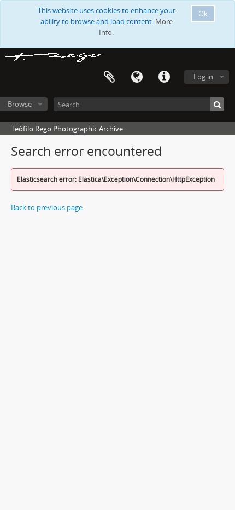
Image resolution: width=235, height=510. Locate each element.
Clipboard (109, 77)
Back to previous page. (47, 207)
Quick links (164, 77)
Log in (203, 77)
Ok (203, 14)
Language (136, 77)
